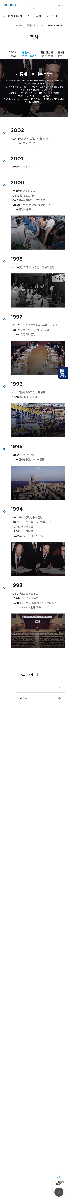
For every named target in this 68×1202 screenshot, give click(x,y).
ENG (62, 5)
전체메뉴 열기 (34, 5)
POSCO (9, 5)
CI (28, 16)
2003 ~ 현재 (12, 54)
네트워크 (51, 16)
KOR (59, 5)
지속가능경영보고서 (59, 1183)
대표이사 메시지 (12, 16)
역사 (38, 16)
